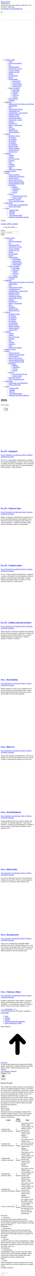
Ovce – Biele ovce (7, 747)
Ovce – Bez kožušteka (9, 680)
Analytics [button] (4, 1237)
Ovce (2, 683)
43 (10, 1009)
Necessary (6, 1108)
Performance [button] (5, 1226)
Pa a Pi (3, 455)
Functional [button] (4, 1215)
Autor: (21, 455)
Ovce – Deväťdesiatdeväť (11, 812)
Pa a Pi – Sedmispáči (9, 451)
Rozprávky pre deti (12, 455)
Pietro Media (5, 1013)
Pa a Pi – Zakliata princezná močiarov (16, 622)
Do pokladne (14, 224)
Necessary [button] (4, 1106)
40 (5, 1009)
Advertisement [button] (5, 1248)
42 (8, 1009)
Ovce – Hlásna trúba (9, 869)
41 (7, 1009)
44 (11, 1009)
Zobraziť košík (5, 224)
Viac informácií (5, 1071)
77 (15, 1009)
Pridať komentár (9, 457)
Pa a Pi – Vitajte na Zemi (11, 508)
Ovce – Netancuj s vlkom (11, 992)
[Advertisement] (17, 39)
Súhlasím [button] (13, 1071)
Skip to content (5, 1)
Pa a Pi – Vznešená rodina (11, 565)
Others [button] (3, 1259)
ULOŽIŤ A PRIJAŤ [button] (7, 1268)
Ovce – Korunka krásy (10, 935)
